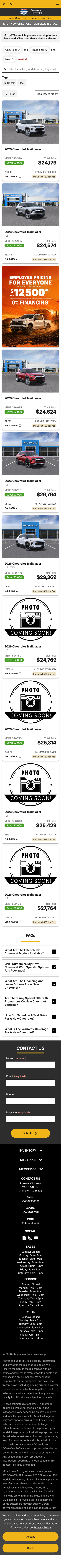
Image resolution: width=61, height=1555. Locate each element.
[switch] (57, 4)
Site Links (28, 1160)
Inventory (28, 1150)
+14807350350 (31, 1222)
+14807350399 (31, 1201)
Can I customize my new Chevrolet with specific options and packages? (27, 967)
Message (18, 1112)
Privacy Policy (42, 1527)
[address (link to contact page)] (4, 3)
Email (16, 1076)
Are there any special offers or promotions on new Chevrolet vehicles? (26, 1001)
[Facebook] (24, 1237)
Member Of (28, 1169)
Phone (10, 1094)
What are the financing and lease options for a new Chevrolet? (24, 984)
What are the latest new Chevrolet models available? (24, 951)
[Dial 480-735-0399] (11, 3)
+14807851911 (31, 1212)
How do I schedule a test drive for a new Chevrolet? (26, 1017)
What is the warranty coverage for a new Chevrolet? (26, 1030)
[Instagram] (30, 1237)
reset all (22, 59)
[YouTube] (36, 1237)
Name (16, 1058)
